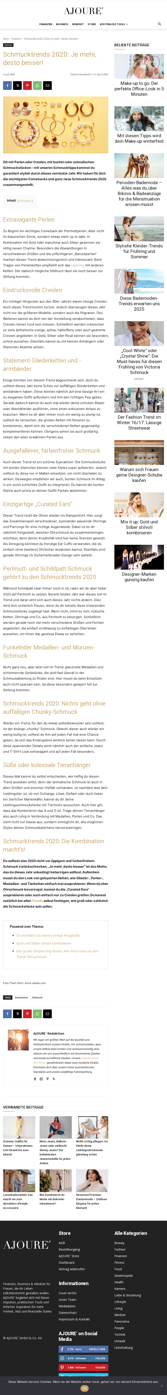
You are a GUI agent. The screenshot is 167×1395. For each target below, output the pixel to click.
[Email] (47, 85)
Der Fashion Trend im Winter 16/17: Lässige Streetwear (139, 423)
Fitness (119, 1262)
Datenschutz (68, 1313)
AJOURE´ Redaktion (48, 1033)
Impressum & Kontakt (74, 1319)
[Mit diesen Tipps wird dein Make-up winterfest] (139, 118)
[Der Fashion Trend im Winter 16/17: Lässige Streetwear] (139, 400)
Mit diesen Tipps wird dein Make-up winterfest (139, 138)
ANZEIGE (138, 378)
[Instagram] (41, 1078)
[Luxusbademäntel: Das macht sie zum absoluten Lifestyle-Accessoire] (19, 1180)
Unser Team (67, 1299)
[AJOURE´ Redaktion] (18, 1055)
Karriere (119, 1289)
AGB (62, 1243)
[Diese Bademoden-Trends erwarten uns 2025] (139, 281)
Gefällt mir (97, 1349)
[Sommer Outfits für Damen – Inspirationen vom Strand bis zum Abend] (19, 1127)
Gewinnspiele (123, 1275)
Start (6, 39)
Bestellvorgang (69, 1249)
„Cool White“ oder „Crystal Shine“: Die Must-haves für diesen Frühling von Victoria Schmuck (139, 361)
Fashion (16, 39)
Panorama (121, 1321)
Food (118, 1269)
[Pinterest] (27, 85)
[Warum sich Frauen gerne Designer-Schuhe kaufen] (139, 452)
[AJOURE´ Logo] (83, 11)
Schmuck (37, 997)
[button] (159, 24)
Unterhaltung (123, 1347)
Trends (37, 901)
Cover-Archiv (68, 1293)
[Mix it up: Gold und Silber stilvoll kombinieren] (139, 504)
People (119, 1328)
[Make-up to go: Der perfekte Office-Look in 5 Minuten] (139, 66)
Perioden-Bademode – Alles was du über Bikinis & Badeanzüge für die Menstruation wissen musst (139, 193)
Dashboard (66, 1262)
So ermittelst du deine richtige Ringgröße (48, 935)
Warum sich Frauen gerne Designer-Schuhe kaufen (139, 475)
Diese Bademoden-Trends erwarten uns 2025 (139, 304)
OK (85, 1388)
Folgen (100, 1358)
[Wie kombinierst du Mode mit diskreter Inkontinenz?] (56, 1180)
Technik (119, 1334)
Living (118, 1308)
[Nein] (161, 1385)
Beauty (119, 1243)
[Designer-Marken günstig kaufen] (139, 557)
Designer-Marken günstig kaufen (139, 577)
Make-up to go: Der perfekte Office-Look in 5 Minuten (139, 89)
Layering (77, 265)
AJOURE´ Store (69, 1256)
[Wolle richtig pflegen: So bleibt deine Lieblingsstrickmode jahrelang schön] (92, 1127)
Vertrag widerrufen (72, 1269)
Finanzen (120, 1256)
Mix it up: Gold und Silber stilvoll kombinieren (139, 527)
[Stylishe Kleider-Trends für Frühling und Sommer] (139, 228)
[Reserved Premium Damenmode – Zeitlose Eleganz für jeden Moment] (92, 1180)
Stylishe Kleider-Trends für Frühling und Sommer (139, 251)
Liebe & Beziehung (127, 1295)
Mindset (120, 1315)
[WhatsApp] (37, 85)
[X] (17, 85)
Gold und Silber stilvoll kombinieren (43, 943)
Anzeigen (25, 200)
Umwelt (119, 1341)
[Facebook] (7, 85)
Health (119, 1282)
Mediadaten (67, 1306)
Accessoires (21, 997)
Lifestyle (120, 1302)
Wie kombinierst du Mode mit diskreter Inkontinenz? (52, 1199)
